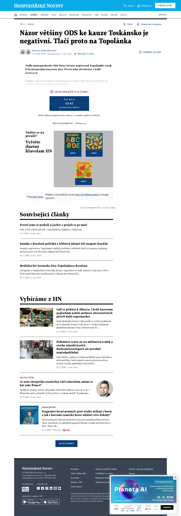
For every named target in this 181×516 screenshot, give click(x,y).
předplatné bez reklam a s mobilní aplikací (71, 115)
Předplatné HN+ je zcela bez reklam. (102, 208)
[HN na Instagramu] (46, 488)
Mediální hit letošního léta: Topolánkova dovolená (53, 266)
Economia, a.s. (40, 473)
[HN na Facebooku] (42, 488)
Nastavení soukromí (104, 478)
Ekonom (36, 50)
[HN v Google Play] (31, 502)
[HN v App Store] (51, 502)
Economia (75, 478)
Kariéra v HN (76, 482)
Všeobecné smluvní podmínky (108, 482)
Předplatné (165, 5)
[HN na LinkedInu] (51, 488)
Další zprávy (66, 443)
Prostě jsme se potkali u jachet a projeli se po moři (53, 225)
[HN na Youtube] (59, 488)
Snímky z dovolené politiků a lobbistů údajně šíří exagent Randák (64, 244)
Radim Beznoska (48, 50)
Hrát (73, 153)
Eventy (132, 474)
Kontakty (74, 469)
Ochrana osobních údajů (106, 469)
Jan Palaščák (27, 377)
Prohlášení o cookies (104, 474)
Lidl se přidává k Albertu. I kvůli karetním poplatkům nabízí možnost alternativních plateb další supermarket (84, 313)
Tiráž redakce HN (78, 474)
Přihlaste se (80, 123)
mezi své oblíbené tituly (87, 194)
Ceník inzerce (76, 487)
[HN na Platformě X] (38, 488)
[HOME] (15, 15)
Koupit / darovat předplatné (141, 469)
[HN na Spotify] (55, 488)
